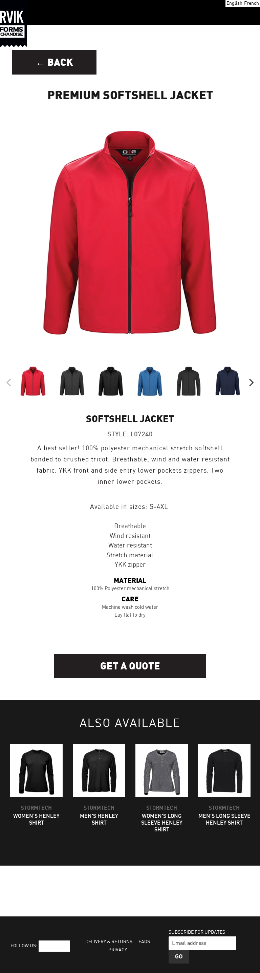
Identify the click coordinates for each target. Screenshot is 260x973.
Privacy (117, 950)
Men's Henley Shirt (99, 819)
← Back (54, 62)
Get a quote (130, 666)
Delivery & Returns (108, 941)
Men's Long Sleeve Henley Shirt (224, 819)
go (179, 956)
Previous (8, 381)
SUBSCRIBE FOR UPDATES (197, 932)
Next (251, 381)
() (230, 12)
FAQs (144, 941)
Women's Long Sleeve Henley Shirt (161, 823)
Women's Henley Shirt (36, 819)
